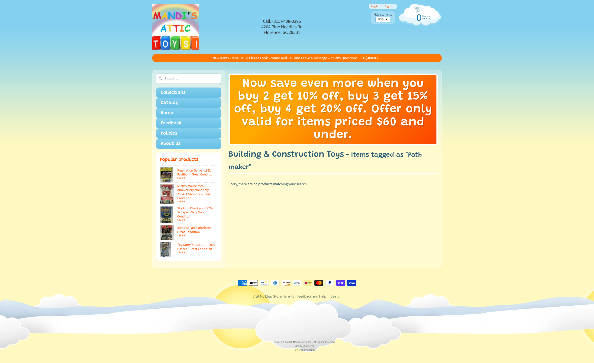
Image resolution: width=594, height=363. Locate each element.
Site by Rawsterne (304, 346)
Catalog (169, 102)
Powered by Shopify (304, 350)
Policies (169, 133)
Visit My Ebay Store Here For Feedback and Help (289, 296)
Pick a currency (383, 14)
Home (167, 113)
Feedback (171, 123)
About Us (171, 143)
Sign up (389, 6)
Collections (173, 92)
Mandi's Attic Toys (303, 342)
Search (336, 296)
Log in (374, 6)
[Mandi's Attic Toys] (175, 27)
